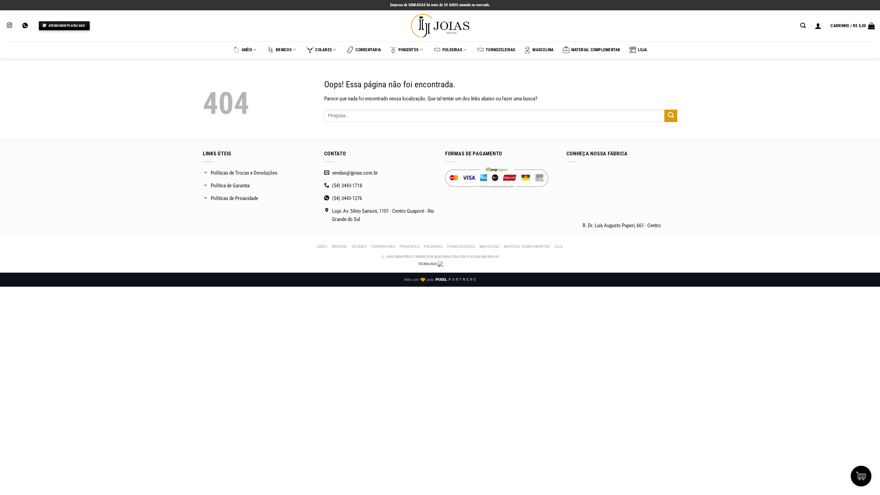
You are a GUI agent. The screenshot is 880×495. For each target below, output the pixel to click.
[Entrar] (818, 25)
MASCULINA (542, 49)
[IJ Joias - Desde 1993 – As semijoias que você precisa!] (440, 25)
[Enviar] (670, 116)
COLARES (323, 49)
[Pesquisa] (803, 25)
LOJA (642, 49)
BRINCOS (284, 49)
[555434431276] (26, 25)
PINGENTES (408, 49)
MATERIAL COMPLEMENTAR (595, 49)
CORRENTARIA (368, 49)
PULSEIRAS (452, 49)
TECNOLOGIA (428, 264)
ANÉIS (247, 49)
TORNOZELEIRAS (500, 49)
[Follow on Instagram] (9, 26)
